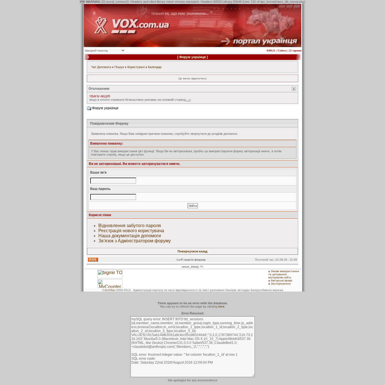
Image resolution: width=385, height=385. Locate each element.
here (221, 306)
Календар (154, 67)
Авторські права (281, 280)
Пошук (119, 67)
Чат (93, 67)
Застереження (281, 283)
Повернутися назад (192, 251)
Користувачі (136, 67)
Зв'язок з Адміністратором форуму (134, 240)
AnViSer (110, 290)
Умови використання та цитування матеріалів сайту (283, 274)
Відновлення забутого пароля (129, 225)
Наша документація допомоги (129, 235)
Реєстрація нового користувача (131, 230)
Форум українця (192, 57)
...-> (188, 99)
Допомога (104, 67)
